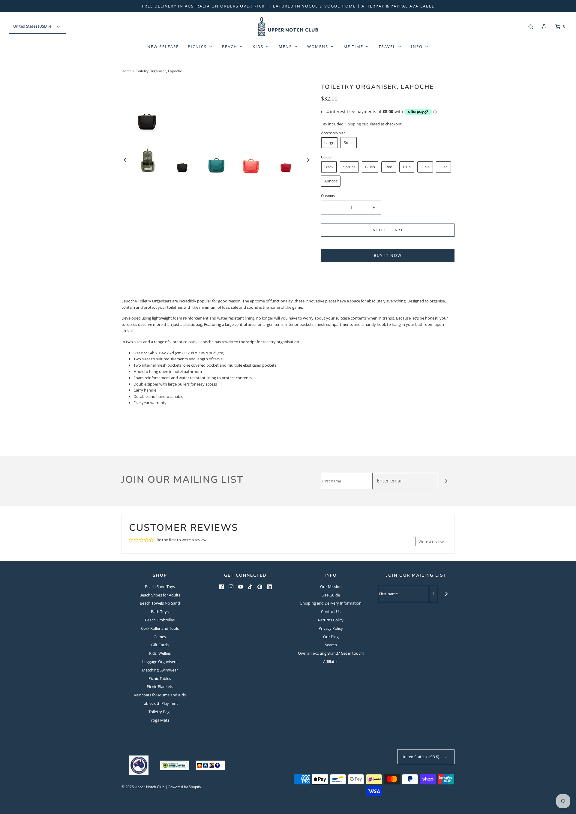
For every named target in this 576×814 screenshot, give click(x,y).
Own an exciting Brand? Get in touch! (331, 653)
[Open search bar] (530, 26)
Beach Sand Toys (160, 586)
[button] (125, 160)
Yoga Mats (160, 720)
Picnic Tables (159, 678)
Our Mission (331, 586)
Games (160, 636)
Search (331, 644)
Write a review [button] (431, 541)
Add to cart (388, 230)
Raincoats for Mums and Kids (160, 695)
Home (127, 71)
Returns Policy (331, 620)
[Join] (446, 481)
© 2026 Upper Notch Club (143, 786)
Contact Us (330, 611)
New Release (163, 46)
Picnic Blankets (160, 686)
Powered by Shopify (184, 786)
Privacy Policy (331, 628)
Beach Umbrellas (160, 620)
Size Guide (331, 595)
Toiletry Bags (159, 711)
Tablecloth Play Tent (160, 703)
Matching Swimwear (160, 670)
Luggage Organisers (159, 661)
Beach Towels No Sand (160, 603)
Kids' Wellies (160, 653)
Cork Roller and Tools (160, 628)
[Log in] (544, 26)
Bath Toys (160, 611)
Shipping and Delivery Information (331, 603)
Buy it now (388, 255)
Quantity (328, 195)
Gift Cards (160, 644)
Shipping (353, 124)
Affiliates (330, 661)
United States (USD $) (32, 26)
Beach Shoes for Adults (160, 595)
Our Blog (331, 636)
